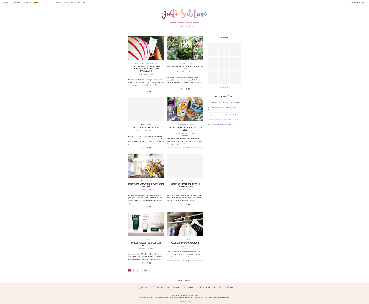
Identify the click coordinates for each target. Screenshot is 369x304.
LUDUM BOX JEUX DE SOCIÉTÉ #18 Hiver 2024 (185, 67)
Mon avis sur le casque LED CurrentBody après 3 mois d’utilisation (146, 68)
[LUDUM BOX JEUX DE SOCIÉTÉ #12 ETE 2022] (185, 109)
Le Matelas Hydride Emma (146, 127)
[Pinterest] (352, 3)
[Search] (366, 3)
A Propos (58, 3)
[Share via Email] (150, 91)
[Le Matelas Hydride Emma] (146, 109)
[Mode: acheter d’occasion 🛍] (185, 224)
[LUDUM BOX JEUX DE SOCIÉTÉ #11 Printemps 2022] (185, 166)
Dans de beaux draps (224, 124)
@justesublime (224, 87)
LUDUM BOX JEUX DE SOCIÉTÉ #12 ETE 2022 (185, 128)
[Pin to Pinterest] (147, 91)
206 (145, 270)
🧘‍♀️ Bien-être (16, 3)
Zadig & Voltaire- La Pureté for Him (229, 102)
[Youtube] (355, 3)
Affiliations (81, 3)
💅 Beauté (5, 3)
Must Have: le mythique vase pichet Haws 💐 (146, 185)
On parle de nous (69, 3)
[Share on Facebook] (183, 89)
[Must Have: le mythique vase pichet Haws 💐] (146, 166)
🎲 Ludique (27, 3)
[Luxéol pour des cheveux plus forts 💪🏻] (146, 224)
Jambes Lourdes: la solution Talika (226, 115)
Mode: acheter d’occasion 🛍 (185, 243)
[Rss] (359, 3)
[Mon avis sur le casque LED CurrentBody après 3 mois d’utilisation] (146, 48)
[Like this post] (142, 91)
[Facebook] (348, 3)
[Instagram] (350, 3)
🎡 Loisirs (48, 3)
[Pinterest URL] (213, 49)
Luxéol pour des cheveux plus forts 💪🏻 (146, 244)
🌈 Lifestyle (37, 3)
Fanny (210, 115)
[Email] (357, 3)
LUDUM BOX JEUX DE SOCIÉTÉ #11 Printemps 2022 (185, 185)
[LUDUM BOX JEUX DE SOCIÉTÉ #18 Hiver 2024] (185, 48)
